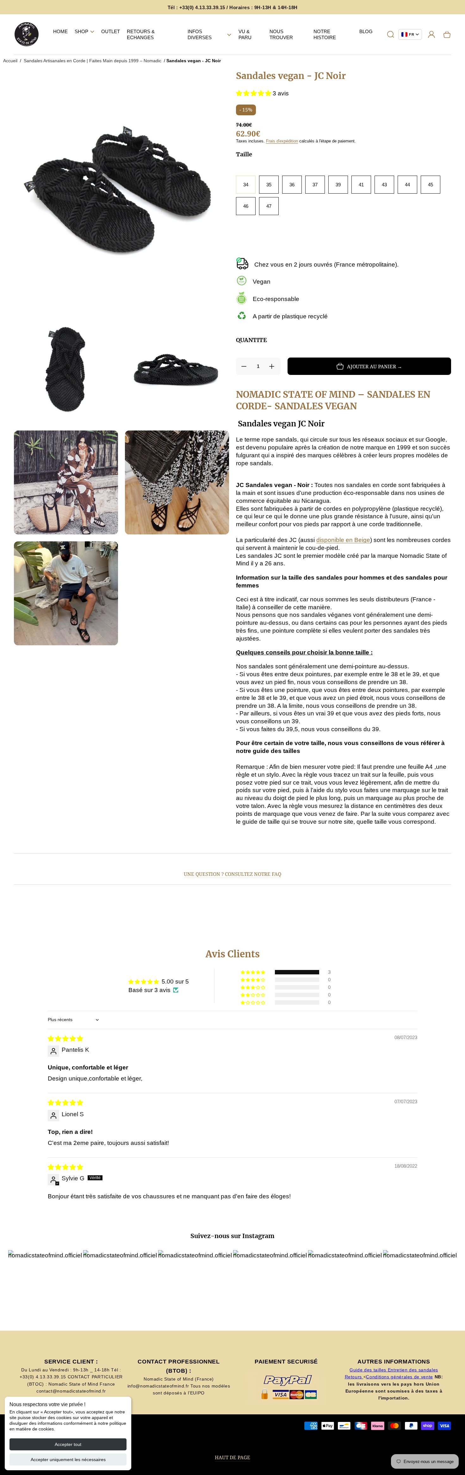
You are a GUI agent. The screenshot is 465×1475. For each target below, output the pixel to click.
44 (407, 184)
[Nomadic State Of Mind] (26, 35)
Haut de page (232, 1457)
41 (361, 184)
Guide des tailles (369, 1369)
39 (338, 184)
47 (268, 206)
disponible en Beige (343, 539)
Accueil (10, 60)
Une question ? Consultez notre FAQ (232, 874)
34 (245, 184)
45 (430, 184)
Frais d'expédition (282, 141)
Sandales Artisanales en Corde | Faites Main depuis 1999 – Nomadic (92, 60)
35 (268, 184)
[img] (65, 1038)
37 (315, 184)
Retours (354, 1376)
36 (291, 184)
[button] (84, 31)
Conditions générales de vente (399, 1376)
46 (245, 206)
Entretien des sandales (413, 1369)
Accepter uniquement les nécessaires (68, 1459)
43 (384, 184)
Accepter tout (68, 1444)
